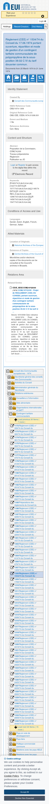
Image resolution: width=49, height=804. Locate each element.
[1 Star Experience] (23, 13)
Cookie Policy (11, 776)
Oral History (37, 26)
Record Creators (21, 26)
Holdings (7, 26)
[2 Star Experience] (26, 13)
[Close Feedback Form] (42, 16)
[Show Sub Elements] (9, 377)
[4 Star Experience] (32, 13)
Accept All (24, 792)
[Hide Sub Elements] (7, 371)
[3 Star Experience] (29, 13)
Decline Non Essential (24, 798)
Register (21, 165)
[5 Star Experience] (35, 13)
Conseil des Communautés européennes (31, 100)
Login (41, 21)
